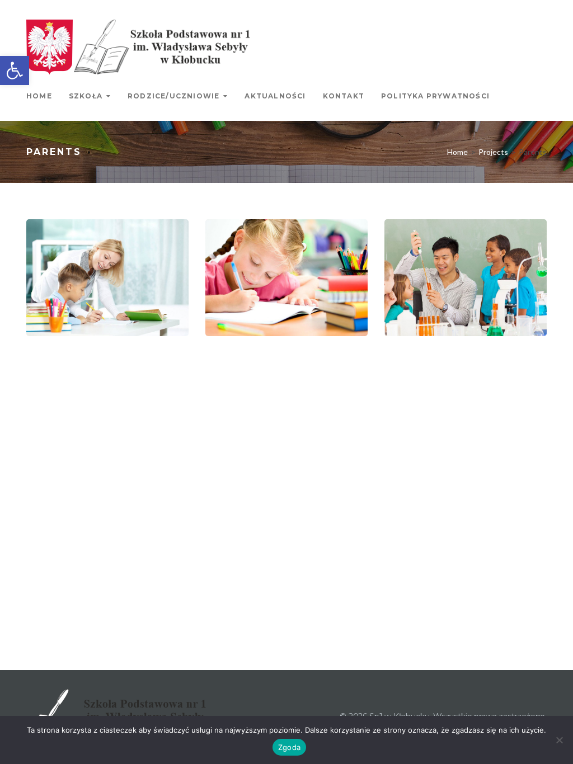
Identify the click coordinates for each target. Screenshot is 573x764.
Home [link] (39, 96)
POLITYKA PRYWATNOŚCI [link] (435, 96)
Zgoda (289, 747)
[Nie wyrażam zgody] (559, 740)
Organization (440, 322)
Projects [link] (493, 152)
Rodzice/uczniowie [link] (173, 96)
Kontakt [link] (343, 96)
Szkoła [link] (85, 96)
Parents (68, 322)
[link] (14, 70)
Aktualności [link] (275, 96)
